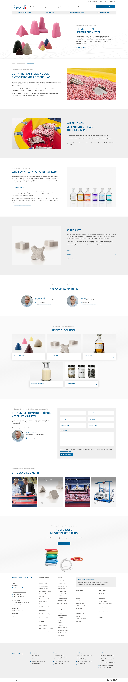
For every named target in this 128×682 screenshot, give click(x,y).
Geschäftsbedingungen (17, 611)
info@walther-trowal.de (19, 592)
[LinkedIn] (108, 680)
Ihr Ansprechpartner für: (19, 428)
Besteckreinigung (102, 12)
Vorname (64, 419)
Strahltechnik (50, 12)
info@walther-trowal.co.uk (84, 662)
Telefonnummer (94, 425)
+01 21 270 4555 (81, 664)
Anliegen (64, 412)
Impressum (15, 616)
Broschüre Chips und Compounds (22, 205)
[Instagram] (116, 680)
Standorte (106, 1)
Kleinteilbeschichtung (76, 12)
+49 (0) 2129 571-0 (17, 594)
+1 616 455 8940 (59, 664)
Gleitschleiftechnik (24, 12)
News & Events (82, 7)
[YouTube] (114, 680)
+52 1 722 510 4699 (105, 667)
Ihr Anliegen (64, 430)
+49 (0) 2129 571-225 (18, 596)
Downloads (94, 1)
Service (62, 7)
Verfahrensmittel (30, 63)
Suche (89, 1)
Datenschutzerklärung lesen (65, 451)
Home (13, 63)
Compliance (15, 608)
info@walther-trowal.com (62, 662)
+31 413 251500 (36, 664)
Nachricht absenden (66, 454)
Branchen (33, 7)
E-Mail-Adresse (65, 425)
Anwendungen (42, 7)
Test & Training (54, 7)
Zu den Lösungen (81, 47)
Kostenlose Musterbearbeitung (105, 7)
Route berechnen (16, 588)
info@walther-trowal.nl (38, 662)
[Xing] (110, 680)
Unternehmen (71, 7)
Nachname (92, 419)
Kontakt (100, 1)
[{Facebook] (111, 680)
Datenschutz (15, 613)
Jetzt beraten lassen (64, 544)
